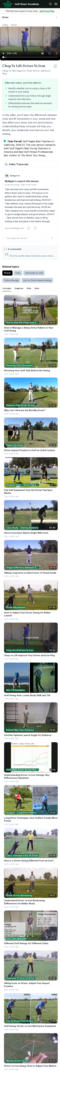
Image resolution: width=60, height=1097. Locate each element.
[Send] (52, 238)
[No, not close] (35, 228)
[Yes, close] (28, 228)
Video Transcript (18, 164)
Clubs (5, 24)
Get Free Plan (46, 11)
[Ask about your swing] (50, 4)
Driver (14, 24)
